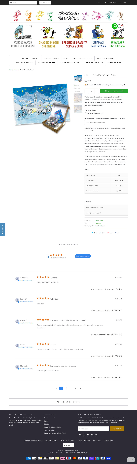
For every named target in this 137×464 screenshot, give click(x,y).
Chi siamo (46, 424)
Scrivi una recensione (83, 256)
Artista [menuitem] (25, 58)
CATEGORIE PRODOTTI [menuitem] (51, 58)
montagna (98, 223)
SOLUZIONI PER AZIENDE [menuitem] (46, 63)
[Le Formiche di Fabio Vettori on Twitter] (80, 435)
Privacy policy (97, 440)
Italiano (44, 3)
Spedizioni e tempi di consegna (33, 440)
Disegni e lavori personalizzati (52, 427)
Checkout (123, 3)
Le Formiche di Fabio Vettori (71, 450)
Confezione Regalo (90, 110)
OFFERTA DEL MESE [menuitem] (114, 63)
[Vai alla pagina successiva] (80, 388)
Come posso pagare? (51, 440)
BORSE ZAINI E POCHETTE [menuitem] (106, 58)
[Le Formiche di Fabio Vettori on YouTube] (88, 435)
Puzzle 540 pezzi (100, 226)
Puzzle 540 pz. (100, 220)
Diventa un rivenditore (50, 418)
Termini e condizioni (84, 440)
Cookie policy (109, 440)
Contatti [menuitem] (35, 58)
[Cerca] (11, 3)
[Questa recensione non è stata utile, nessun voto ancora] (119, 289)
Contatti (46, 421)
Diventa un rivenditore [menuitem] (94, 63)
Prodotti (16, 70)
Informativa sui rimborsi (67, 440)
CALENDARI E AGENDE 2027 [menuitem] (82, 58)
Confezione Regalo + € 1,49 (95, 113)
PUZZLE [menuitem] (66, 58)
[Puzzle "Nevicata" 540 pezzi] (40, 104)
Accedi (99, 3)
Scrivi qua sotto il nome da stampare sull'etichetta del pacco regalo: (105, 118)
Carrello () (111, 3)
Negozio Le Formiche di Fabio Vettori (54, 433)
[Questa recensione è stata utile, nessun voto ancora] (116, 289)
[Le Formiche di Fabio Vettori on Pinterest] (92, 435)
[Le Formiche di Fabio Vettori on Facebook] (84, 435)
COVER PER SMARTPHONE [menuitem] (24, 63)
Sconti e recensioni (49, 430)
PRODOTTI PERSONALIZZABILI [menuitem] (70, 63)
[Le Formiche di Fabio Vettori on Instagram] (96, 435)
